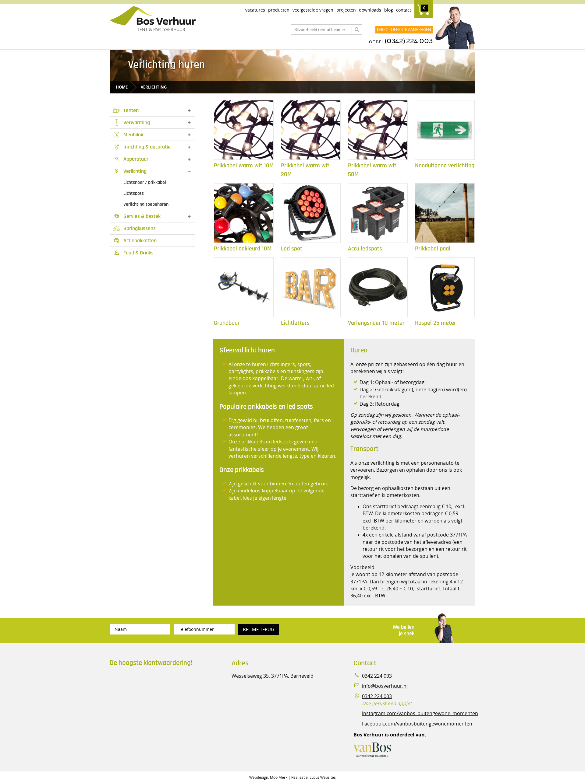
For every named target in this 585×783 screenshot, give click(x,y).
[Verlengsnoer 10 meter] (378, 287)
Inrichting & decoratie (147, 146)
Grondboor (227, 323)
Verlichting (154, 87)
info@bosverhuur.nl (385, 686)
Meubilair (133, 134)
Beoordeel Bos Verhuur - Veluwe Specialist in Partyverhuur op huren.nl (148, 697)
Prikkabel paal (432, 249)
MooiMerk (278, 777)
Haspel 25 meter (435, 323)
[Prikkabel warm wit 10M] (244, 130)
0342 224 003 (377, 676)
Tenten (131, 110)
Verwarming (136, 122)
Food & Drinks (134, 252)
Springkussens (139, 228)
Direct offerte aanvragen (404, 29)
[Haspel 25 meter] (445, 287)
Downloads (370, 10)
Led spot (291, 249)
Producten (278, 10)
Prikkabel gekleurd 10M (242, 249)
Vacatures (255, 10)
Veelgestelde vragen (312, 10)
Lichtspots (133, 193)
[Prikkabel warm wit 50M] (378, 130)
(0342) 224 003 (409, 41)
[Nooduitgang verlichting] (445, 130)
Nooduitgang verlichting (444, 166)
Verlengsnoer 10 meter (376, 323)
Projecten (346, 10)
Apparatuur (132, 159)
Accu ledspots (365, 249)
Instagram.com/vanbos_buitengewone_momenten (420, 713)
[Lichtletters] (311, 287)
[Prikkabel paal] (445, 213)
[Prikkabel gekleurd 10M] (244, 213)
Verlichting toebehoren (145, 204)
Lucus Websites (323, 777)
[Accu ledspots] (378, 213)
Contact (403, 10)
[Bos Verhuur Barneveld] (171, 16)
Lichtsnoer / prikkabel (144, 182)
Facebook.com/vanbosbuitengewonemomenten (417, 724)
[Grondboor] (244, 287)
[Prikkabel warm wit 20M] (311, 130)
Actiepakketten (135, 240)
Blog (388, 10)
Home (122, 87)
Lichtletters (295, 323)
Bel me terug (258, 629)
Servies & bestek (138, 216)
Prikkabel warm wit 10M (244, 166)
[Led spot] (311, 213)
